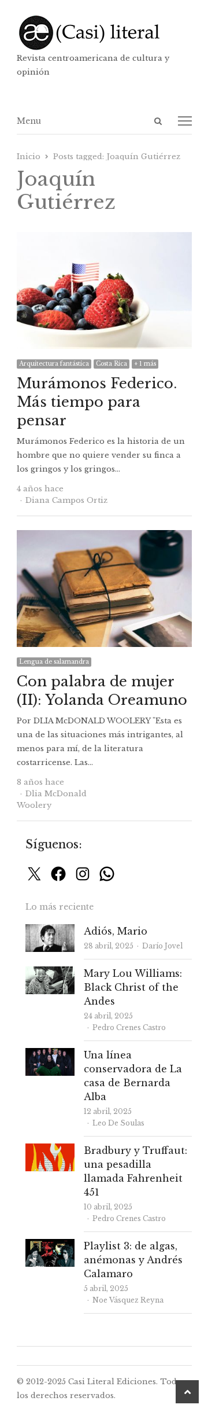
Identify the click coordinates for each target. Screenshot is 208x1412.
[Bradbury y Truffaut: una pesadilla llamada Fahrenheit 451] (50, 1150)
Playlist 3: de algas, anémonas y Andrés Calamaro (133, 1259)
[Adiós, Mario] (50, 931)
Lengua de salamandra (54, 661)
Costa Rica (111, 363)
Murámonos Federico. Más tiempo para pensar (97, 402)
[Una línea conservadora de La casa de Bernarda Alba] (50, 1055)
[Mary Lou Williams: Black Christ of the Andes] (50, 973)
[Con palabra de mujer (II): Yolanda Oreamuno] (104, 537)
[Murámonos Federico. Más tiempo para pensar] (104, 239)
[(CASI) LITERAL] (104, 33)
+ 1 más (145, 363)
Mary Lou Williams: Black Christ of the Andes (133, 987)
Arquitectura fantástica (54, 363)
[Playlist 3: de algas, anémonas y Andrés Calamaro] (50, 1246)
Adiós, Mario (115, 931)
